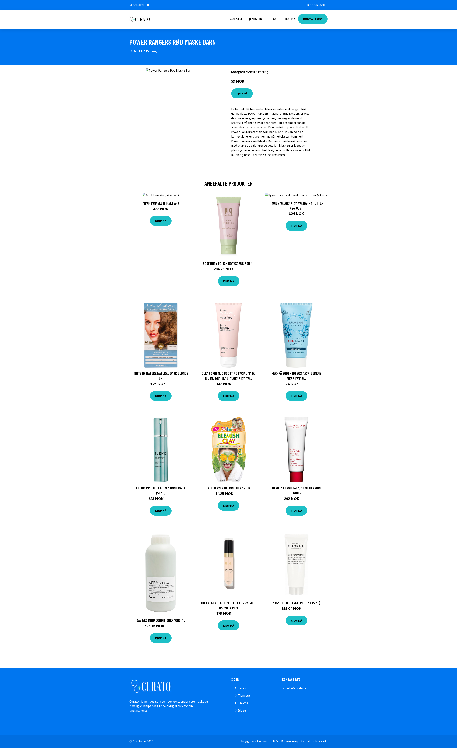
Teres (242, 688)
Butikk (290, 19)
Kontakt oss (312, 19)
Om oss (243, 703)
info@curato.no (316, 4)
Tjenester (244, 695)
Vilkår (274, 741)
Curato (236, 19)
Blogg (275, 19)
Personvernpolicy (293, 741)
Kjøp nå (242, 93)
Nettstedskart (316, 741)
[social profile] (148, 4)
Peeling (151, 51)
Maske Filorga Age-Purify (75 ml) (296, 602)
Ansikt (137, 51)
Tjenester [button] (254, 19)
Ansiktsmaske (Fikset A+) (161, 203)
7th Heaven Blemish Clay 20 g (228, 488)
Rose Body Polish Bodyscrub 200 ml (228, 263)
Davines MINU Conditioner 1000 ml (160, 620)
